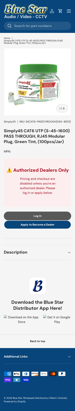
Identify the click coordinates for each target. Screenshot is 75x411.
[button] (60, 11)
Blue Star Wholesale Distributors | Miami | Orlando (40, 398)
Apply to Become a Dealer (37, 224)
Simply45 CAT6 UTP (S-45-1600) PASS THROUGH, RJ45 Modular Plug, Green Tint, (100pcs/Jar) (33, 41)
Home (7, 38)
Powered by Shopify (15, 401)
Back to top (37, 341)
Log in (38, 216)
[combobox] (37, 26)
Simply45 (10, 121)
